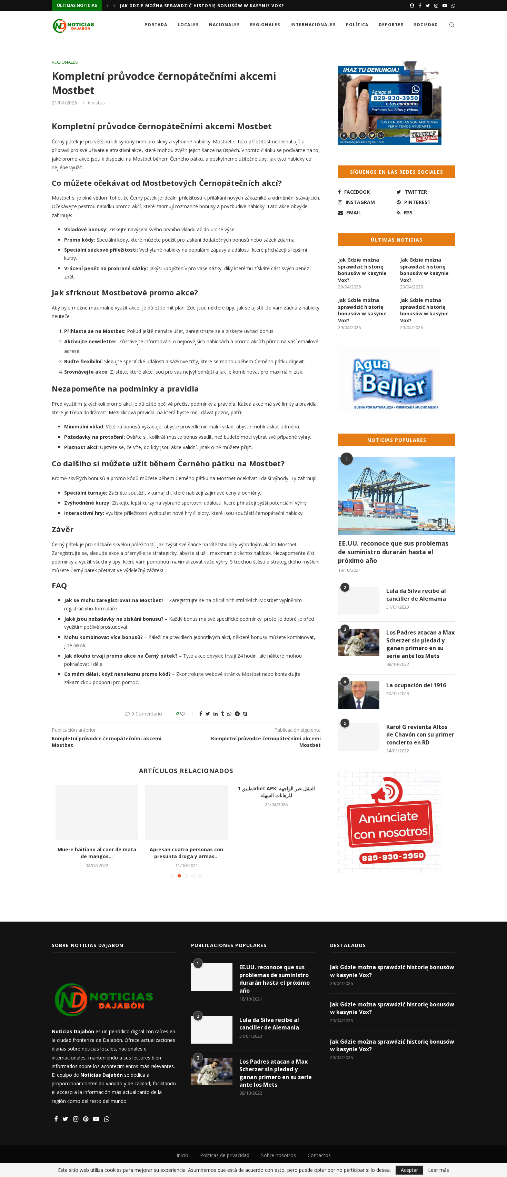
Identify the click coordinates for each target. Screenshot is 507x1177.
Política (357, 25)
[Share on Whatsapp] (229, 713)
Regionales (265, 25)
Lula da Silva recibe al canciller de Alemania (416, 594)
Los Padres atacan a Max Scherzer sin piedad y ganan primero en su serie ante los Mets (420, 644)
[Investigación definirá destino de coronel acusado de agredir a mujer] (209, 812)
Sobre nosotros (278, 1155)
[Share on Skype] (245, 713)
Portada (156, 25)
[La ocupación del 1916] (358, 695)
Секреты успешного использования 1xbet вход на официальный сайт (120, 795)
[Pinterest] (86, 1119)
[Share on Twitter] (208, 713)
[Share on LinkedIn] (215, 713)
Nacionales (224, 25)
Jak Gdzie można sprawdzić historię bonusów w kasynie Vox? (202, 6)
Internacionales (313, 25)
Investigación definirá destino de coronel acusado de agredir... (209, 853)
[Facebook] (420, 5)
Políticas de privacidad (224, 1155)
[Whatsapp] (453, 5)
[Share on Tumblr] (222, 713)
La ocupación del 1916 (416, 685)
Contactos (319, 1155)
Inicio (182, 1155)
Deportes (391, 25)
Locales (188, 25)
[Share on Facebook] (200, 713)
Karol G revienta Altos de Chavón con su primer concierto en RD (420, 734)
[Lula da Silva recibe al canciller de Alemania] (358, 601)
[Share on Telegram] (237, 713)
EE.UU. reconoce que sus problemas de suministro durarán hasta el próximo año (393, 552)
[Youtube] (445, 5)
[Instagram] (436, 5)
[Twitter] (428, 5)
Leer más (438, 1170)
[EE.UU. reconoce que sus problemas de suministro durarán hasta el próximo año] (396, 496)
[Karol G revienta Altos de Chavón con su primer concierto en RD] (358, 737)
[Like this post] (187, 713)
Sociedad (426, 25)
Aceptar (409, 1170)
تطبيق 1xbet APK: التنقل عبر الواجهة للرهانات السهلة (299, 792)
